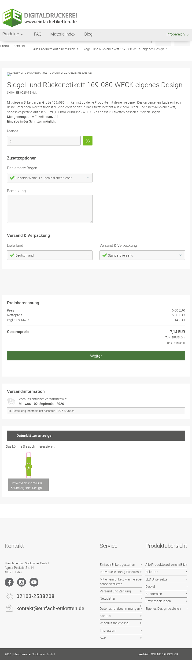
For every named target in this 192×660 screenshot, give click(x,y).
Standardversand (120, 255)
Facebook (9, 582)
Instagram (21, 582)
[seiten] (44, 140)
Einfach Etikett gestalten (117, 564)
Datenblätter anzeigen (35, 435)
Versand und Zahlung (115, 591)
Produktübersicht (12, 46)
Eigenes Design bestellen (163, 608)
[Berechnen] (87, 140)
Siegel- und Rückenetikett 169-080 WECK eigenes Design (123, 49)
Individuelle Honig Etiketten (119, 571)
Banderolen (153, 593)
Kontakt (105, 615)
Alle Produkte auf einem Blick (54, 49)
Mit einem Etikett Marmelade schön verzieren (120, 581)
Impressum (108, 630)
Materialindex (62, 34)
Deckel (150, 586)
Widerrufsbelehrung (114, 623)
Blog (88, 34)
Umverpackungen (158, 601)
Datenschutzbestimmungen (120, 608)
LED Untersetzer (157, 579)
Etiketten (151, 571)
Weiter (96, 356)
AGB (103, 637)
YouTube (34, 582)
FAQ (37, 34)
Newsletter (107, 598)
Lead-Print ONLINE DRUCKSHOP (158, 654)
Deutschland (24, 255)
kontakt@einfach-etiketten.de (50, 608)
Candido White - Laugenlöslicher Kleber (43, 178)
